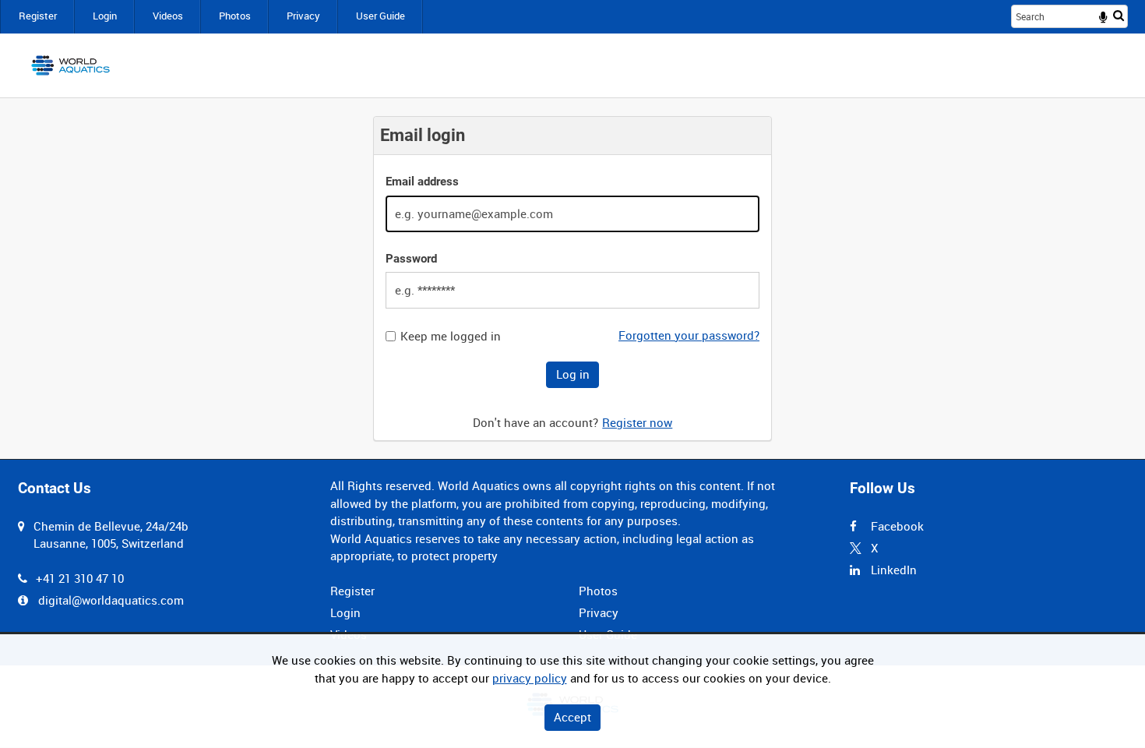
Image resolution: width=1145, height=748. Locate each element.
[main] (572, 278)
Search (1118, 15)
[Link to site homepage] (71, 65)
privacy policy (529, 678)
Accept (572, 717)
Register (38, 16)
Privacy (303, 16)
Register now (637, 422)
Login (105, 16)
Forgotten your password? (688, 335)
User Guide (380, 16)
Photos (235, 16)
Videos (168, 16)
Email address (422, 182)
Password (411, 259)
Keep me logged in (450, 336)
